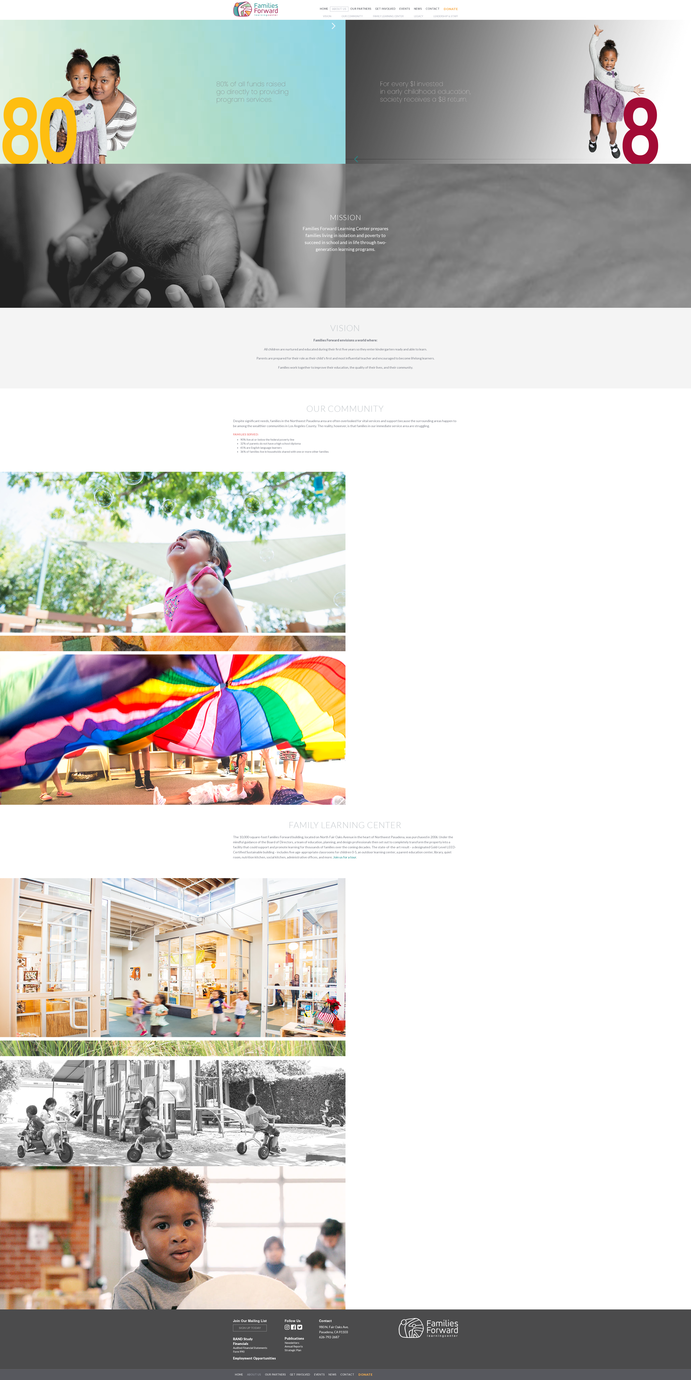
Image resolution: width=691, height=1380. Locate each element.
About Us (339, 8)
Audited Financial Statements (250, 1347)
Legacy (418, 16)
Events (404, 8)
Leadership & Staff (445, 16)
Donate (451, 9)
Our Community (352, 16)
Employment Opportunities (254, 1358)
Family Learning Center (388, 16)
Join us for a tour (344, 857)
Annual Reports (294, 1346)
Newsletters (292, 1342)
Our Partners (360, 8)
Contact (433, 8)
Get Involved (385, 8)
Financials (240, 1343)
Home (324, 8)
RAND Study (243, 1339)
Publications (294, 1338)
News (418, 8)
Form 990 (239, 1351)
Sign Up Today (250, 1327)
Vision (327, 16)
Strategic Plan (293, 1350)
